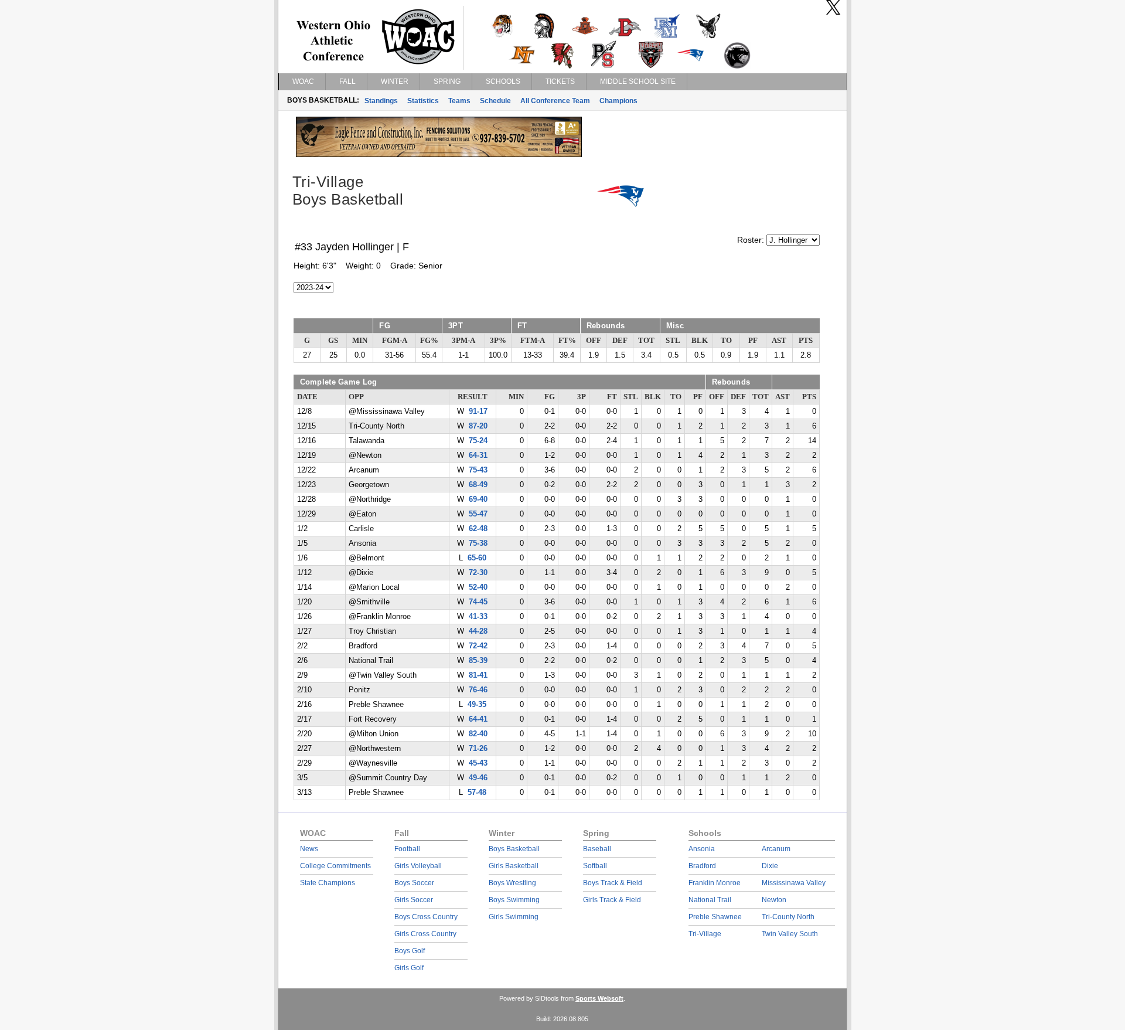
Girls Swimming (513, 917)
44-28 (478, 631)
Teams (459, 101)
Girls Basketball (513, 866)
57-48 (477, 792)
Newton (774, 900)
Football (407, 849)
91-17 (478, 411)
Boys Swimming (514, 900)
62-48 (478, 529)
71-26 (478, 749)
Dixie (770, 866)
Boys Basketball (514, 849)
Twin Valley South (790, 934)
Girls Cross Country (425, 934)
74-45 (478, 602)
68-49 (478, 485)
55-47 (478, 514)
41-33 (478, 617)
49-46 (478, 778)
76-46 (478, 690)
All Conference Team (555, 101)
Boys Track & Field (612, 883)
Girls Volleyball (418, 866)
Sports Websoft (599, 998)
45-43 (478, 763)
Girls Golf (409, 968)
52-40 (478, 587)
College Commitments (335, 866)
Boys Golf (409, 951)
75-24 (478, 441)
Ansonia (701, 849)
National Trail (709, 900)
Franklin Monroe (714, 883)
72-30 (478, 573)
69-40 (478, 499)
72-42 (478, 646)
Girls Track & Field (612, 900)
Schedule (495, 101)
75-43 (478, 470)
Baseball (597, 849)
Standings (381, 101)
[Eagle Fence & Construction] (439, 154)
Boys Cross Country (426, 917)
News (309, 849)
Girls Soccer (413, 900)
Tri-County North (788, 917)
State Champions (327, 883)
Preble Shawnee (715, 917)
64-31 (478, 455)
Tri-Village (704, 934)
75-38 (478, 543)
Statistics (423, 101)
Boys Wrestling (512, 883)
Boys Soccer (414, 883)
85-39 (478, 661)
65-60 (477, 558)
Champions (618, 101)
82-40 (478, 734)
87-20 (478, 426)
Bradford (702, 866)
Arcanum (776, 849)
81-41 (478, 675)
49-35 (477, 705)
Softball (595, 866)
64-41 (478, 719)
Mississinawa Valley (794, 883)
